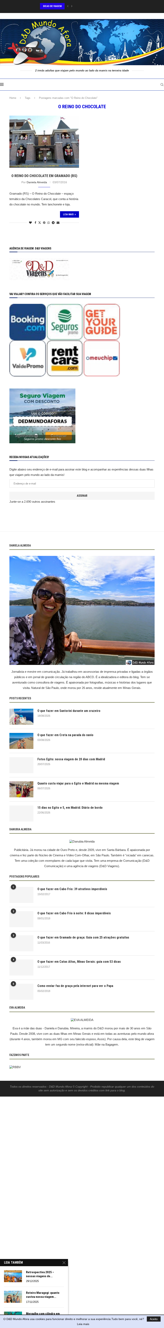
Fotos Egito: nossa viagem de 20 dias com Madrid (71, 759)
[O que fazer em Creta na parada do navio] (21, 741)
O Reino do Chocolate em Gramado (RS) (44, 176)
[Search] (162, 84)
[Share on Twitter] (39, 222)
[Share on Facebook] (35, 222)
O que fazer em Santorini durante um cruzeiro (68, 711)
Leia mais (83, 1324)
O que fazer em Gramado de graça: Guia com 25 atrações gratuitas (83, 937)
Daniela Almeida (37, 182)
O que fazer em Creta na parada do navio (65, 735)
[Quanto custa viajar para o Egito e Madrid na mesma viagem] (21, 789)
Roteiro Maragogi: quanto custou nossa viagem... (42, 1295)
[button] (67, 6)
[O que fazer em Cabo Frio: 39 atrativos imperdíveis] (21, 895)
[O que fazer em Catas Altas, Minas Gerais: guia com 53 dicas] (21, 968)
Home (12, 97)
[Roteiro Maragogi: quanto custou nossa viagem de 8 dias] (13, 1297)
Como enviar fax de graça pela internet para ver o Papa (75, 986)
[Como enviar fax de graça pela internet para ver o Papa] (21, 992)
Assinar (82, 495)
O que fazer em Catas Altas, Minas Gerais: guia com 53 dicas (79, 962)
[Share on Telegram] (53, 222)
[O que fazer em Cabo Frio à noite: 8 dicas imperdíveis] (21, 919)
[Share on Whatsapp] (48, 222)
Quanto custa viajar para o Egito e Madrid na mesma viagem (78, 783)
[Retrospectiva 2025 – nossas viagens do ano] (13, 1276)
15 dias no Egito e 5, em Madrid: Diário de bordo (70, 808)
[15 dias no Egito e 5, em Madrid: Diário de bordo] (21, 814)
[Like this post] (30, 222)
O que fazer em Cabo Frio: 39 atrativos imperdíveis (72, 889)
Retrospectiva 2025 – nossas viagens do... (40, 1274)
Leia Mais (68, 214)
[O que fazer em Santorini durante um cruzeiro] (21, 717)
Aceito (154, 1319)
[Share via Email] (58, 222)
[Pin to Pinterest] (44, 222)
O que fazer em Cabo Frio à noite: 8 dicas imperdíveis (74, 913)
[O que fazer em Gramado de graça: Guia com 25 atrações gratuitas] (21, 943)
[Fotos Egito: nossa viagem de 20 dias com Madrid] (21, 765)
